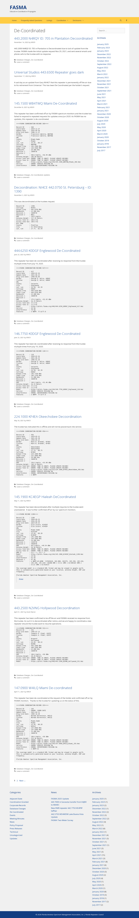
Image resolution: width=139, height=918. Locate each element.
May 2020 (101, 127)
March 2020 (102, 134)
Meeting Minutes (17, 818)
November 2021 (104, 84)
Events (12, 815)
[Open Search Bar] (120, 20)
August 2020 (102, 120)
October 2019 (103, 140)
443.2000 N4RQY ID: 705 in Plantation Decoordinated (53, 38)
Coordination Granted (19, 802)
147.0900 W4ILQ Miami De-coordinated (43, 688)
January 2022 (103, 77)
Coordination (61, 20)
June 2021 (101, 94)
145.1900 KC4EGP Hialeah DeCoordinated (45, 496)
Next (22, 780)
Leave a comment (23, 62)
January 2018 (103, 144)
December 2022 (104, 54)
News (12, 822)
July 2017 (101, 150)
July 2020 (101, 124)
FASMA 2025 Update (60, 798)
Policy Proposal (16, 825)
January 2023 (103, 51)
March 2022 (102, 74)
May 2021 (101, 97)
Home (14, 20)
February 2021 (103, 107)
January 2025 (103, 44)
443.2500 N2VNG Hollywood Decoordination (47, 608)
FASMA (18, 7)
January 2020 (103, 137)
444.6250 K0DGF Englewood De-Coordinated (47, 250)
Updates (47, 175)
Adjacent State (16, 798)
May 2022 (101, 71)
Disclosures (77, 20)
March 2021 (102, 104)
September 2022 (104, 64)
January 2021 (103, 110)
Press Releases (16, 828)
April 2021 (101, 100)
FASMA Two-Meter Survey (62, 820)
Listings (49, 20)
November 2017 (104, 147)
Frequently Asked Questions (31, 20)
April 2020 (101, 130)
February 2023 (103, 47)
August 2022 (102, 67)
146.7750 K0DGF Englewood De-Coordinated (47, 333)
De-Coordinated (37, 60)
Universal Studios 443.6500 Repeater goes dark (49, 72)
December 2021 (104, 81)
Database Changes (23, 60)
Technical (14, 832)
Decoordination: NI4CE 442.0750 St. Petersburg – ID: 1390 (53, 189)
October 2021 (103, 87)
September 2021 (104, 90)
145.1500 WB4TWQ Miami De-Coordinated (45, 103)
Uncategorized (16, 835)
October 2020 (103, 117)
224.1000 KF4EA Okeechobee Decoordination (47, 416)
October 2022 (103, 61)
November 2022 (104, 57)
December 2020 (104, 114)
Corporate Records (18, 805)
